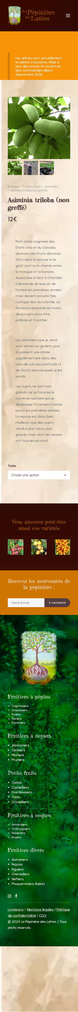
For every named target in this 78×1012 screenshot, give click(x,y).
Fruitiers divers (32, 186)
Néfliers (18, 879)
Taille (12, 466)
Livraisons (16, 909)
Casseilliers (20, 787)
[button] (68, 15)
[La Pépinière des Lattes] (39, 15)
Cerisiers (18, 750)
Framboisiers (22, 792)
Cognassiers (20, 706)
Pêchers (18, 755)
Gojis (16, 797)
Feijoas (17, 864)
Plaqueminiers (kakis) (28, 884)
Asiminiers (51, 186)
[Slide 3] (47, 168)
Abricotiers (20, 745)
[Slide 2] (31, 168)
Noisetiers (18, 833)
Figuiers (18, 869)
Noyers (16, 837)
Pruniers (18, 760)
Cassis (17, 782)
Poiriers (16, 719)
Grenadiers (20, 710)
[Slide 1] (15, 168)
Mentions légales (40, 909)
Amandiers (19, 824)
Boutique (13, 186)
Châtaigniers (21, 829)
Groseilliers (20, 802)
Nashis (16, 714)
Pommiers (18, 723)
